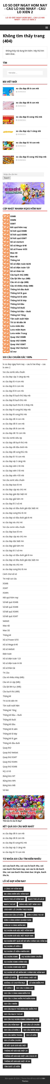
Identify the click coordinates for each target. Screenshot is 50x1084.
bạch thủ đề (9, 904)
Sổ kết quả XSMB (18, 231)
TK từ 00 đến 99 (18, 322)
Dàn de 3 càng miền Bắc (15, 925)
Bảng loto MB (9, 785)
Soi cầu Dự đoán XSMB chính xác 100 (21, 1019)
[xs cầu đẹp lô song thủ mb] (8, 122)
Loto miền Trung (18, 333)
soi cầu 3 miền (10, 1004)
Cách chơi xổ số (10, 574)
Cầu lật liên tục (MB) (20, 278)
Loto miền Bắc (17, 326)
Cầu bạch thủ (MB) (19, 274)
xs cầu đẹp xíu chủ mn (13, 564)
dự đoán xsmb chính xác (15, 962)
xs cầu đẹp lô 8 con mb (13, 391)
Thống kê (15, 260)
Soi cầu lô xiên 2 (12, 1030)
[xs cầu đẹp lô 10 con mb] (8, 148)
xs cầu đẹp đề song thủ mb (15, 452)
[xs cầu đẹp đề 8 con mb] (8, 108)
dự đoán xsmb (11, 956)
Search (7, 178)
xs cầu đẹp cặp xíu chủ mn (15, 536)
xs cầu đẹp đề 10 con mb (14, 433)
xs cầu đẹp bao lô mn (12, 531)
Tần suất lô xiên (12, 1066)
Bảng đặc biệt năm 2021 (30, 904)
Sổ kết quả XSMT (18, 238)
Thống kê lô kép (18, 300)
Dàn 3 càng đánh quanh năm (17, 920)
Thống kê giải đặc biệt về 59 (17, 1061)
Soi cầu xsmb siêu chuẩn (14, 372)
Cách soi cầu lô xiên (13, 915)
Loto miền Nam (18, 329)
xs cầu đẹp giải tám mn (13, 545)
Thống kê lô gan (18, 293)
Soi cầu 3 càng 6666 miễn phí (17, 993)
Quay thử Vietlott (19, 348)
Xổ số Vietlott (9, 649)
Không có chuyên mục (14, 983)
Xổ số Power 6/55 (18, 249)
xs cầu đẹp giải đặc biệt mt (15, 494)
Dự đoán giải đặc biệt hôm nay (18, 930)
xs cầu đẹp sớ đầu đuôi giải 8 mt (17, 517)
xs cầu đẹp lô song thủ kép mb (31, 156)
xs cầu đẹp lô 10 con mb (27, 142)
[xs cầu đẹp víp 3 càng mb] (8, 131)
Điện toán (7, 653)
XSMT (13, 223)
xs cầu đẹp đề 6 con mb (27, 88)
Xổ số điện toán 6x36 (20, 263)
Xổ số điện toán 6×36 (12, 663)
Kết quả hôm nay (18, 227)
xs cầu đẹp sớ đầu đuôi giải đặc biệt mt (20, 508)
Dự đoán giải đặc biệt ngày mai (18, 935)
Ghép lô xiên (10, 977)
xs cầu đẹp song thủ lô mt (14, 513)
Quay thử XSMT (18, 344)
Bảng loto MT (9, 776)
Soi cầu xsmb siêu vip (12, 437)
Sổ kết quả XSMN (18, 234)
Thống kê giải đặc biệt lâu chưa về (20, 1056)
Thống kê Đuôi (17, 307)
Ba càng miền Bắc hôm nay (16, 894)
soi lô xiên (31, 1035)
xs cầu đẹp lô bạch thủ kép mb (16, 395)
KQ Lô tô (7, 771)
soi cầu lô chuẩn (31, 1025)
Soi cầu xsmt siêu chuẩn (13, 480)
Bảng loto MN (9, 780)
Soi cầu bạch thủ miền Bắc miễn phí (20, 1009)
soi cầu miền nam (31, 1030)
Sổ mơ (13, 351)
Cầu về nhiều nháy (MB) (21, 285)
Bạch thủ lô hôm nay (14, 899)
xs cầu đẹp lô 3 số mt (12, 503)
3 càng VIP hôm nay (13, 888)
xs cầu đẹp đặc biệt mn (13, 541)
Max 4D (14, 256)
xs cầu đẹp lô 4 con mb (13, 381)
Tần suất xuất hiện (19, 318)
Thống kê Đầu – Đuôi (20, 311)
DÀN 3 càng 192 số (35, 915)
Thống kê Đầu (17, 304)
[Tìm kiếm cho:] (25, 72)
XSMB (13, 216)
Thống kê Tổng (18, 315)
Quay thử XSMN (18, 340)
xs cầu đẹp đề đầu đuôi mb (15, 447)
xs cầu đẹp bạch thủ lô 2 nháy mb (18, 405)
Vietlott (6, 621)
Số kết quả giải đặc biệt (15, 1045)
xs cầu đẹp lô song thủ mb (29, 116)
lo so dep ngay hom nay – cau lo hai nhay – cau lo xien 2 (24, 366)
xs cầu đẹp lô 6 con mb (13, 386)
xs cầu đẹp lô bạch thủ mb (15, 400)
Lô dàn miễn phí (36, 983)
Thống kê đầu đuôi (19, 289)
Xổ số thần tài (17, 271)
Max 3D (14, 253)
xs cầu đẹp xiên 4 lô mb (13, 475)
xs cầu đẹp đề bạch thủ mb (15, 442)
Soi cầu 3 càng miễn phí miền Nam (19, 998)
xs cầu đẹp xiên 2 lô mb (13, 466)
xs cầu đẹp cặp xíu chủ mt (14, 489)
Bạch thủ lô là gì (36, 899)
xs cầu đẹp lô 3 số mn (12, 550)
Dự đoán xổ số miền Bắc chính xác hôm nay (24, 972)
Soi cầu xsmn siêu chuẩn (14, 527)
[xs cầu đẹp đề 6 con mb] (8, 94)
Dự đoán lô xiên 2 (12, 946)
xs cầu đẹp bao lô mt (12, 484)
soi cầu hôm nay (12, 1025)
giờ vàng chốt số (28, 977)
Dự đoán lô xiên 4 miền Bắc (17, 951)
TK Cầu (6, 672)
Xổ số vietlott (17, 242)
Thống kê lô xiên (18, 296)
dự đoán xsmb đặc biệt (15, 967)
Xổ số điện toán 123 (20, 267)
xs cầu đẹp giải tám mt (13, 499)
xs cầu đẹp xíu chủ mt (12, 522)
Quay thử (7, 747)
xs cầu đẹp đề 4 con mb (13, 419)
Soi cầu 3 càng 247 (24, 988)
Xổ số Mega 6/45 (18, 245)
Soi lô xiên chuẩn (12, 1040)
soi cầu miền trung (13, 1035)
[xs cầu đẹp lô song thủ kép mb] (8, 162)
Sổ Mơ (6, 790)
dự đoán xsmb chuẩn (32, 956)
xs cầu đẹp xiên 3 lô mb (13, 470)
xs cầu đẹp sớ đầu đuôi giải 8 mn (18, 555)
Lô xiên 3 (8, 988)
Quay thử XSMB (18, 337)
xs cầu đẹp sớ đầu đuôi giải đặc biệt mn (21, 560)
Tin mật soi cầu (10, 578)
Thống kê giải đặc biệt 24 (15, 1051)
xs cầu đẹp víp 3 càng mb (28, 131)
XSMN (13, 220)
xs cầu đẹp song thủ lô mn (15, 569)
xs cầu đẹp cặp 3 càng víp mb (16, 376)
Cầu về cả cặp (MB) (19, 282)
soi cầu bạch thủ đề (13, 1014)
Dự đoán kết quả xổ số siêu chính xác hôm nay (26, 941)
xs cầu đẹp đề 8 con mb (27, 102)
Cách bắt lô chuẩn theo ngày (18, 909)
